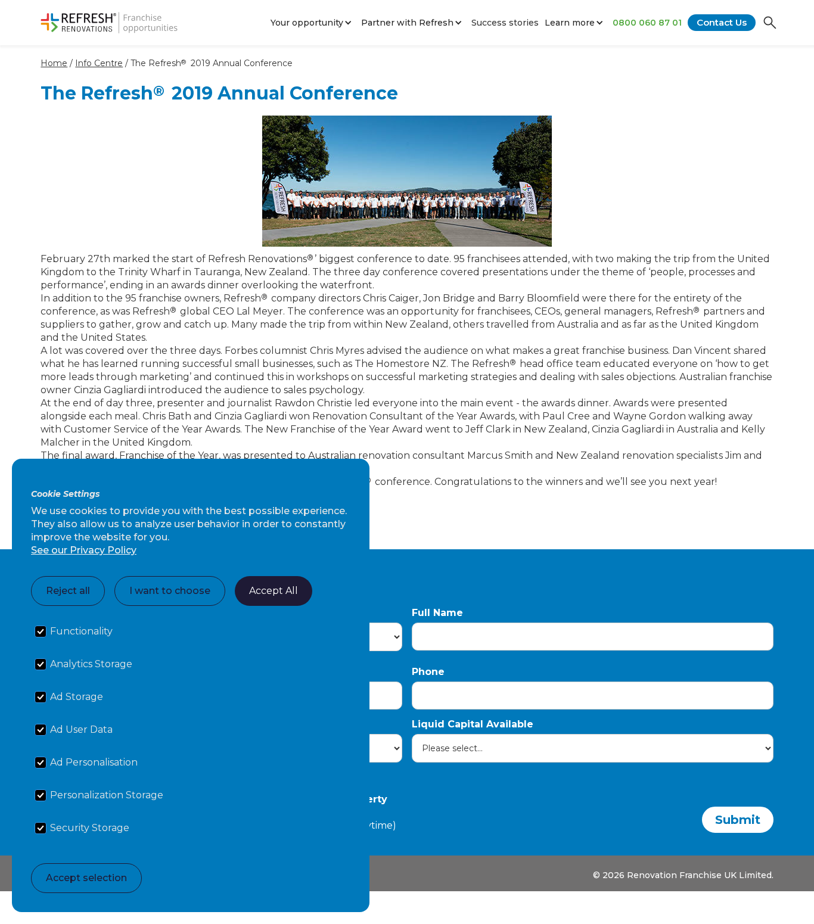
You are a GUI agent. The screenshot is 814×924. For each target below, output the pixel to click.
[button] (313, 23)
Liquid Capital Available (472, 724)
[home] (109, 22)
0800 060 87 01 (647, 22)
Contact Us (722, 22)
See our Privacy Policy (83, 550)
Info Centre (99, 63)
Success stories (505, 22)
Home (54, 63)
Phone (428, 671)
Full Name (437, 612)
